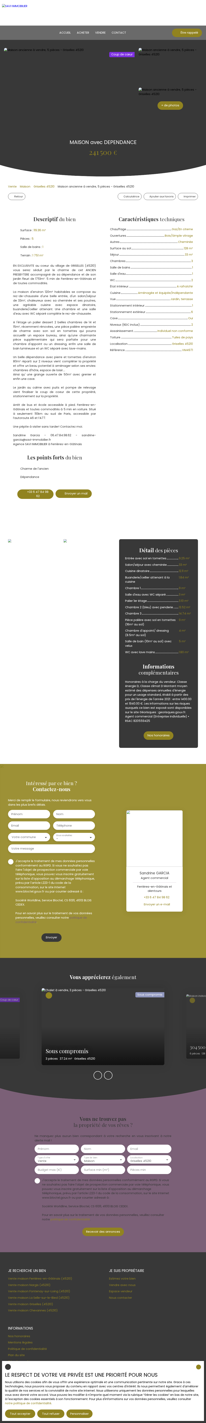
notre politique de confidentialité (28, 1403)
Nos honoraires (19, 1336)
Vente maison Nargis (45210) (29, 1285)
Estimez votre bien (122, 1279)
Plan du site (16, 1355)
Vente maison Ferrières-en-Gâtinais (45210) (40, 1279)
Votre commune (24, 837)
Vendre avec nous (122, 1285)
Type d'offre (44, 1157)
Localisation (136, 1157)
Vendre (100, 33)
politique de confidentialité (70, 1219)
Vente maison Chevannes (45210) (33, 1310)
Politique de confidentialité (27, 1349)
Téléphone (64, 825)
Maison (25, 186)
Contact (119, 33)
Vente (12, 186)
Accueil (65, 33)
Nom (59, 814)
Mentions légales (20, 1342)
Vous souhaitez (64, 835)
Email (15, 825)
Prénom (17, 814)
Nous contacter (120, 1298)
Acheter (83, 33)
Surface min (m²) (96, 1170)
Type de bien (90, 1157)
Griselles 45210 (44, 186)
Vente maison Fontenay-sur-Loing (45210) (39, 1291)
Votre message (22, 848)
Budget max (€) (50, 1170)
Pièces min (138, 1170)
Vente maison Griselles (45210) (30, 1304)
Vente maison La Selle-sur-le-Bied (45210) (39, 1298)
